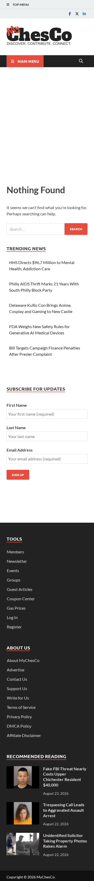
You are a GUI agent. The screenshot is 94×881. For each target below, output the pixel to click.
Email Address (20, 449)
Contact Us (17, 679)
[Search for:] (47, 229)
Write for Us (18, 697)
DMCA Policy (19, 725)
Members (15, 551)
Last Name (16, 427)
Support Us (17, 688)
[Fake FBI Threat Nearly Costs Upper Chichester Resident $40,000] (23, 769)
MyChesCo (46, 877)
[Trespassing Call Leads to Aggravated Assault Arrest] (23, 805)
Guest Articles (19, 589)
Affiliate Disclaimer (24, 735)
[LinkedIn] (84, 13)
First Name (17, 405)
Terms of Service (21, 707)
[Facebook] (70, 13)
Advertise (15, 669)
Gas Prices (16, 607)
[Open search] (81, 61)
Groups (13, 579)
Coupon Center (21, 598)
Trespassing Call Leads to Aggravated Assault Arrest (63, 810)
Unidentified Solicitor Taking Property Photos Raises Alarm (65, 841)
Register (14, 626)
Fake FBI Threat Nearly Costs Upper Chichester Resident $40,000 (64, 776)
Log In (12, 617)
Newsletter (17, 561)
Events (13, 570)
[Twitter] (77, 13)
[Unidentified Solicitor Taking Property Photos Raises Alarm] (23, 835)
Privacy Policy (19, 716)
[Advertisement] (47, 124)
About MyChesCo (23, 660)
